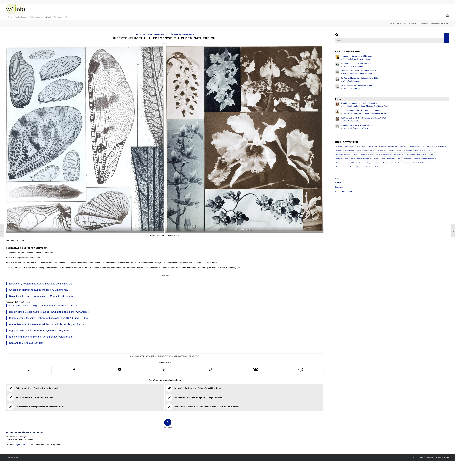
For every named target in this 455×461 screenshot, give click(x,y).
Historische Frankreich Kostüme (365, 150)
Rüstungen (417, 158)
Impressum (339, 187)
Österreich (188, 35)
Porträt (383, 158)
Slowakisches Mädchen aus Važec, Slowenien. (359, 103)
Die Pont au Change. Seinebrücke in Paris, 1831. (359, 78)
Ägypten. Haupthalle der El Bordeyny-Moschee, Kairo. (39, 330)
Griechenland (370, 74)
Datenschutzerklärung (343, 191)
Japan (360, 66)
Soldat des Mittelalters (355, 162)
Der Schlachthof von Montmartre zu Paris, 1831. (359, 85)
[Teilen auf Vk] (255, 370)
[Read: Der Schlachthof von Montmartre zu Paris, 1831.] (337, 86)
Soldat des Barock (341, 162)
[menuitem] (9, 17)
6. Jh (344, 59)
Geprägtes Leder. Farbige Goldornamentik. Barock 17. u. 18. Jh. (45, 305)
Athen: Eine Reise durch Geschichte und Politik (359, 71)
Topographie (386, 162)
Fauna (161, 356)
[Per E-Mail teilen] (28, 370)
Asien (355, 66)
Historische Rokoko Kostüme (385, 150)
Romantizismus (407, 158)
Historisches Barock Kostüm (404, 150)
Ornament (194, 356)
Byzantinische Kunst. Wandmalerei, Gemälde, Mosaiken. (41, 296)
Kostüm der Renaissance (383, 154)
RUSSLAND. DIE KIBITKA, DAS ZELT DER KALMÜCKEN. (364, 118)
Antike (345, 74)
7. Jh (349, 59)
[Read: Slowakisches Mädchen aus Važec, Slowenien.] (337, 104)
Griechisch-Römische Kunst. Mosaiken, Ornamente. (38, 289)
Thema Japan (377, 162)
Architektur (339, 146)
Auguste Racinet (349, 146)
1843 (344, 128)
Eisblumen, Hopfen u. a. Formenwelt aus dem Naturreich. (41, 283)
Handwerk (339, 150)
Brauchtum (382, 146)
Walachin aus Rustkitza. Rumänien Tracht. (357, 125)
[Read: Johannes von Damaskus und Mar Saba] (337, 57)
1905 (344, 106)
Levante (360, 59)
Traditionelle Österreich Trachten (345, 167)
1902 (137, 35)
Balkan (351, 74)
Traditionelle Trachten (382, 106)
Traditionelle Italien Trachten (400, 162)
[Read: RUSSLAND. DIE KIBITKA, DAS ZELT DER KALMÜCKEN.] (337, 119)
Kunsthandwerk (410, 154)
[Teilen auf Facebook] (74, 370)
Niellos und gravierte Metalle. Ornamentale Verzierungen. (41, 336)
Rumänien (357, 128)
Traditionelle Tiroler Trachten (419, 162)
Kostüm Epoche (174, 35)
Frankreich (357, 81)
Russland (356, 121)
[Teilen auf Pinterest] (210, 370)
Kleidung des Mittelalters (367, 154)
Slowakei (369, 106)
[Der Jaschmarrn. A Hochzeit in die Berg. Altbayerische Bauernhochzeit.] (2, 230)
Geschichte (359, 74)
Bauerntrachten (372, 146)
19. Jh (349, 66)
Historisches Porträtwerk (343, 154)
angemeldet (20, 444)
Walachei (365, 128)
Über (337, 178)
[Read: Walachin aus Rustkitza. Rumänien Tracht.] (337, 126)
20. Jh (142, 35)
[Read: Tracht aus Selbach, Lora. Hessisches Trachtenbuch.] (337, 111)
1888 (344, 121)
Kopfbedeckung (359, 106)
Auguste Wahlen (361, 146)
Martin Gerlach (180, 356)
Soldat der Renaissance (429, 158)
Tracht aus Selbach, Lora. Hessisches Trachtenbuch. (361, 111)
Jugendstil (159, 35)
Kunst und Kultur (422, 154)
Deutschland (358, 113)
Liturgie (367, 59)
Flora (168, 356)
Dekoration (151, 356)
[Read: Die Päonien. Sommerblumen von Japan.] (337, 64)
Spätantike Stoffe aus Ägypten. (26, 342)
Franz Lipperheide (427, 146)
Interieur (355, 154)
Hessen (367, 113)
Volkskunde (360, 167)
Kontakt (338, 183)
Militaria (353, 158)
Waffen (377, 167)
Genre (149, 35)
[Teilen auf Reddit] (300, 370)
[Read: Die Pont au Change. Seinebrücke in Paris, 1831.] (337, 79)
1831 (344, 81)
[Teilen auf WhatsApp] (164, 370)
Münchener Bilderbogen (364, 158)
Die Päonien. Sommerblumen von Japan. (356, 63)
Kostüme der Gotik (398, 154)
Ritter (398, 158)
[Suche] (447, 17)
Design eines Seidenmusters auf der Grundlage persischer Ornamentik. (49, 311)
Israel (354, 59)
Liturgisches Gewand (342, 158)
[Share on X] (119, 370)
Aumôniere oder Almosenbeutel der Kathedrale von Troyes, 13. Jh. (47, 324)
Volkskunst (369, 167)
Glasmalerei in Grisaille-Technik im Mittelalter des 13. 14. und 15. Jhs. (48, 318)
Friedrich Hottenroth (440, 146)
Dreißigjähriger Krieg (414, 146)
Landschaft (432, 154)
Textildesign (367, 162)
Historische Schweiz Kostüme (423, 150)
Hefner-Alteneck (349, 150)
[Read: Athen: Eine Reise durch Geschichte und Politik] (337, 71)
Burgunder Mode (392, 146)
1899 (344, 66)
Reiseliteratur (391, 158)
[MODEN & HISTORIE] (15, 8)
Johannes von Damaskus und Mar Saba (356, 56)
